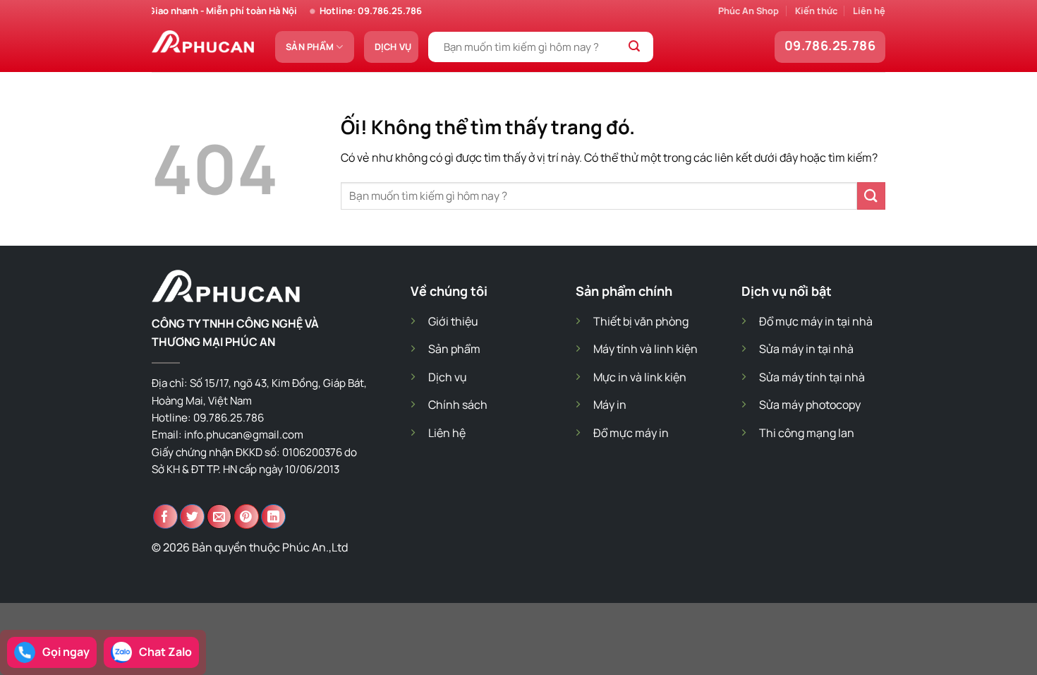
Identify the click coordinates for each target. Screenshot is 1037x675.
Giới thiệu (453, 321)
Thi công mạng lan (806, 433)
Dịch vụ (393, 46)
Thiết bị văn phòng (641, 321)
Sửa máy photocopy (810, 404)
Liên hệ (869, 10)
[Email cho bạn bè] (219, 516)
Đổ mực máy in (631, 433)
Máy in (609, 404)
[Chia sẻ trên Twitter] (192, 516)
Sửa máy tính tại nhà (812, 377)
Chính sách (457, 404)
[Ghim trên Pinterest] (246, 516)
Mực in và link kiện (639, 377)
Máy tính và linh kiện (645, 349)
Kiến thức (816, 10)
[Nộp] (634, 47)
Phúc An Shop (748, 10)
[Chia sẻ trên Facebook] (165, 516)
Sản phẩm (310, 46)
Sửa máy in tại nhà (806, 349)
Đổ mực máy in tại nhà (816, 321)
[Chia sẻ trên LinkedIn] (273, 516)
